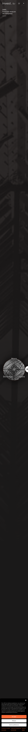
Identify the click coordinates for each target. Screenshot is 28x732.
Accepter (14, 716)
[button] (26, 700)
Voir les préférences (14, 724)
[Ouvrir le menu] (19, 3)
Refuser (14, 720)
